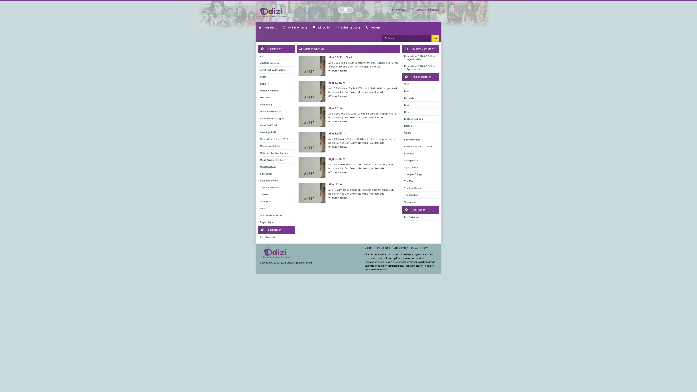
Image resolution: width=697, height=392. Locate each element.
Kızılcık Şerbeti (268, 132)
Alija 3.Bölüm (336, 133)
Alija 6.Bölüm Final (340, 57)
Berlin (407, 91)
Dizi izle (369, 247)
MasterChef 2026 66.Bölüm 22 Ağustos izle (419, 58)
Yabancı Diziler (350, 27)
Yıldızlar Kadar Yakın (271, 215)
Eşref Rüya (265, 97)
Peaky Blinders (412, 139)
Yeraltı (263, 208)
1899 (406, 84)
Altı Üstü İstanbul (269, 63)
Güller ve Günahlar (270, 111)
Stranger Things (413, 174)
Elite (406, 112)
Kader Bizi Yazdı (268, 125)
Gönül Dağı (266, 104)
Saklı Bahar (266, 173)
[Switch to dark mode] (345, 10)
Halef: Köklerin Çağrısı (272, 118)
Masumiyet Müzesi (270, 146)
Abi (262, 56)
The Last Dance (413, 188)
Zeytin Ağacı (267, 222)
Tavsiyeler (400, 10)
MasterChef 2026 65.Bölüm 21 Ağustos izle (419, 68)
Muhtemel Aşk (268, 166)
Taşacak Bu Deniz (270, 187)
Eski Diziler (324, 27)
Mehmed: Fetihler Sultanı (274, 153)
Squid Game (411, 167)
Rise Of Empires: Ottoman (418, 146)
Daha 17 (264, 83)
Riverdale (409, 153)
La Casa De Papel (413, 119)
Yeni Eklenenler (297, 27)
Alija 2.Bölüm (336, 159)
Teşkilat (264, 194)
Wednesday (411, 202)
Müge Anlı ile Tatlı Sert (272, 160)
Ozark (407, 132)
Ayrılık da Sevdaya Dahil (273, 70)
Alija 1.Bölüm (336, 184)
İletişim (434, 10)
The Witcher (411, 195)
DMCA (414, 247)
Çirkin (263, 76)
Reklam (418, 10)
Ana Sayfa (270, 27)
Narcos (408, 125)
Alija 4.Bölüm (336, 108)
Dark (406, 105)
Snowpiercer (411, 160)
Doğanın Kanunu (269, 90)
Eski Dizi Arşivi (267, 237)
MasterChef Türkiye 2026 (274, 139)
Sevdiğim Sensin (269, 180)
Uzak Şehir (265, 201)
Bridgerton (410, 98)
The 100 (408, 181)
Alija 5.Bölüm (336, 83)
